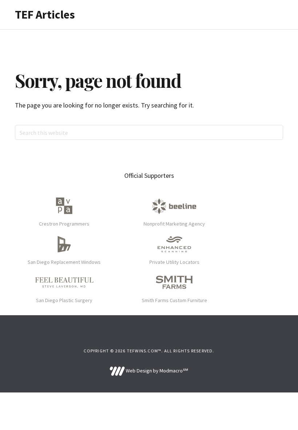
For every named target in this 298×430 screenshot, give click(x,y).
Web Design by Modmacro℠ (156, 370)
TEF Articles (45, 14)
